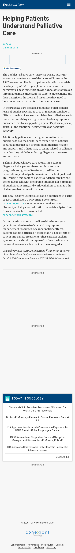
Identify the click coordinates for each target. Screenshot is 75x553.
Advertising (33, 544)
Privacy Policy (24, 547)
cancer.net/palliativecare (18, 215)
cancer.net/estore (13, 203)
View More (62, 457)
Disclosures (47, 544)
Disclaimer (39, 547)
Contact (59, 544)
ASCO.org (51, 547)
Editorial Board (18, 544)
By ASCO (7, 44)
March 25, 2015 (10, 47)
